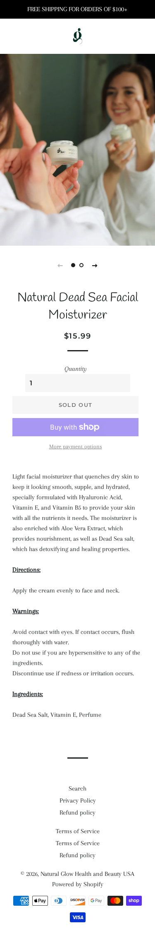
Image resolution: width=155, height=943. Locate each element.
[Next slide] (95, 265)
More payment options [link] (75, 446)
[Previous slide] (60, 265)
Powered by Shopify (77, 884)
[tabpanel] (77, 149)
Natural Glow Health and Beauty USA (87, 874)
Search (77, 788)
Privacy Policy (78, 800)
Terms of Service (78, 831)
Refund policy (77, 812)
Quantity (75, 368)
